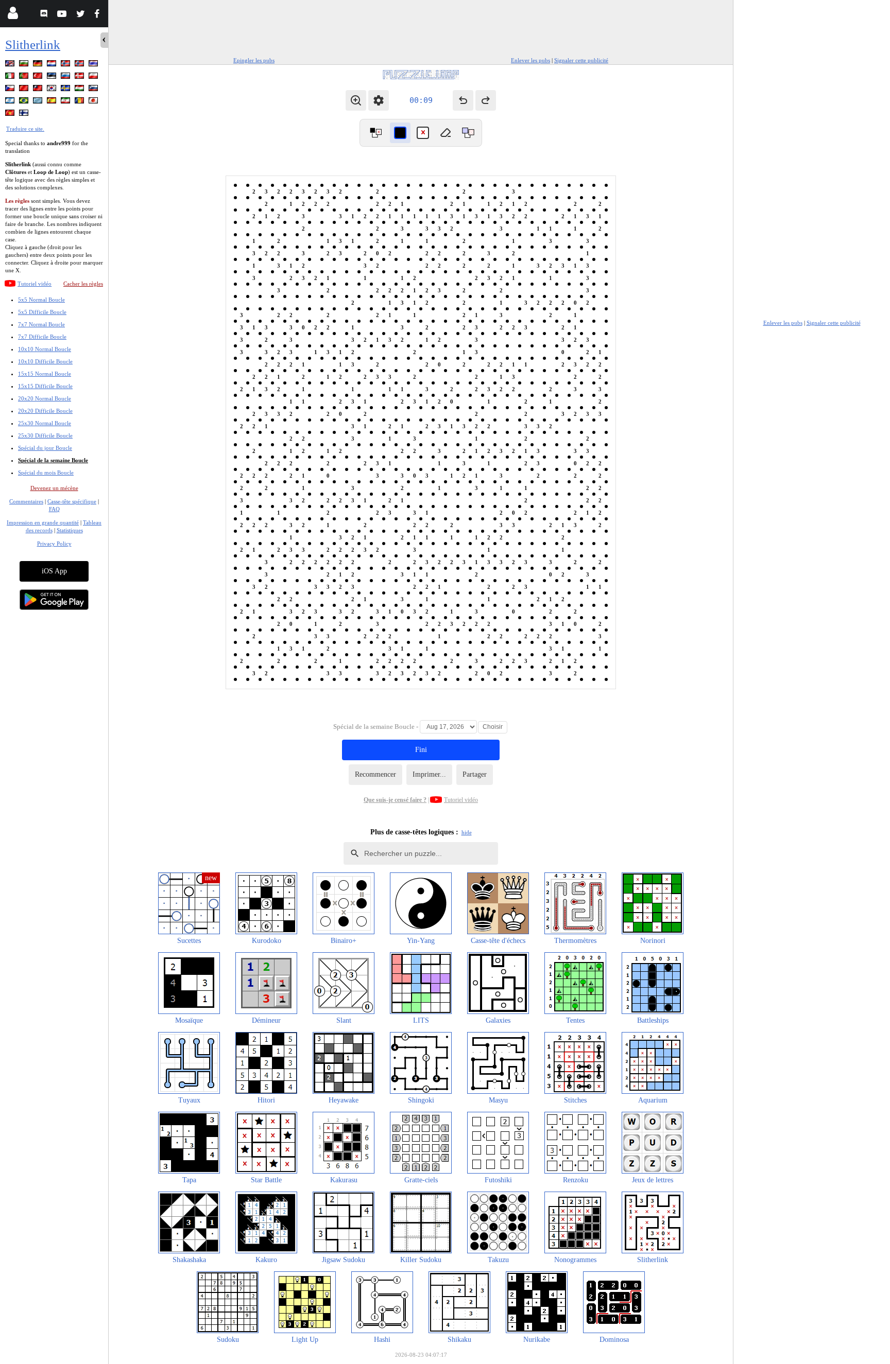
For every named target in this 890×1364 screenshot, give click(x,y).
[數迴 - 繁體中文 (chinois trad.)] (38, 90)
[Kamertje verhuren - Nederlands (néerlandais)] (52, 65)
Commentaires (26, 501)
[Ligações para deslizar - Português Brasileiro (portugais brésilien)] (24, 102)
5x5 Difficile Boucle (42, 312)
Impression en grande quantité (43, 522)
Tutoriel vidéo (35, 284)
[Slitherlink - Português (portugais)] (24, 77)
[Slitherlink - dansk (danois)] (80, 77)
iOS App (54, 571)
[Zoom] (356, 100)
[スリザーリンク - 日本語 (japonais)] (94, 102)
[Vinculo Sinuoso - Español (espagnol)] (52, 102)
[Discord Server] (45, 15)
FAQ (54, 509)
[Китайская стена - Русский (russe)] (66, 77)
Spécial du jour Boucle (45, 448)
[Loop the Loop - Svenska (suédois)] (66, 90)
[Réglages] (378, 100)
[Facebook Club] (99, 15)
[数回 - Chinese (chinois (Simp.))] (24, 90)
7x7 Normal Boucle (41, 324)
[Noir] (400, 133)
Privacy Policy (54, 543)
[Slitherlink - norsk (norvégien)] (66, 65)
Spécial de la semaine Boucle (53, 460)
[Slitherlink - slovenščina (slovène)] (94, 90)
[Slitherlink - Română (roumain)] (80, 102)
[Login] (12, 15)
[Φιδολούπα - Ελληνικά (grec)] (38, 102)
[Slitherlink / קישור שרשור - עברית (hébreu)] (10, 102)
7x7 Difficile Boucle (42, 337)
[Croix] (423, 133)
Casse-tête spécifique (71, 501)
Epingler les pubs (254, 60)
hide (466, 832)
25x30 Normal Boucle (44, 423)
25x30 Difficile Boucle (45, 435)
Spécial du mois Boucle (46, 472)
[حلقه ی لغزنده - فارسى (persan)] (66, 102)
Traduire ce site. (25, 129)
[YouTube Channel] (63, 15)
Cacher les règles (83, 284)
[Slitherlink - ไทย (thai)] (94, 65)
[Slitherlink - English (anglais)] (10, 65)
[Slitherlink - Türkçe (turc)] (38, 77)
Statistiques (70, 530)
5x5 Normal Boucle (41, 299)
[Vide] (445, 133)
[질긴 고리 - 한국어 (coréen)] (52, 90)
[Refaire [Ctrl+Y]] (485, 100)
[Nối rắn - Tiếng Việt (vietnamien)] (10, 114)
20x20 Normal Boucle (44, 398)
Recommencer (375, 774)
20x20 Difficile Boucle (45, 411)
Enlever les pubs (530, 60)
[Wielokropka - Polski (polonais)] (94, 77)
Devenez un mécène (54, 488)
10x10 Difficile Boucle (45, 361)
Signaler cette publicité (581, 60)
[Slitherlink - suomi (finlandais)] (24, 114)
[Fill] (468, 133)
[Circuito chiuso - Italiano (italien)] (10, 77)
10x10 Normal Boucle (44, 349)
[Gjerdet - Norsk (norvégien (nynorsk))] (80, 65)
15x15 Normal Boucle (44, 374)
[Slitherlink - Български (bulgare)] (24, 65)
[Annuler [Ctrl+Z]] (463, 100)
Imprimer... (429, 774)
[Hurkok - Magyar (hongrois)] (80, 90)
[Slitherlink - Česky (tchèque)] (10, 90)
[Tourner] (375, 133)
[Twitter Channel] (81, 15)
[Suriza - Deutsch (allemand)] (38, 65)
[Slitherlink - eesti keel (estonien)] (52, 77)
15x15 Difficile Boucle (45, 386)
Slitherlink (32, 44)
